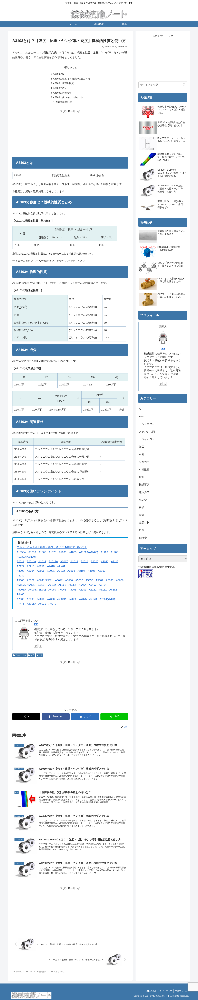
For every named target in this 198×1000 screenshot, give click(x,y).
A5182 (52, 584)
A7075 (83, 599)
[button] (184, 84)
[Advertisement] (70, 134)
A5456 (92, 584)
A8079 (52, 603)
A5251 (62, 584)
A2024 (84, 561)
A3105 (91, 570)
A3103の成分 (60, 88)
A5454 (82, 584)
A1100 (104, 552)
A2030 (104, 561)
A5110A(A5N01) (26, 584)
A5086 (119, 580)
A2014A (31, 561)
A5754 (103, 584)
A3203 (101, 570)
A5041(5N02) (44, 580)
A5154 (42, 584)
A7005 (30, 599)
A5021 (30, 580)
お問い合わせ (151, 991)
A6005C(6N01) (37, 589)
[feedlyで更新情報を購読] (36, 646)
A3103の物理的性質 (63, 83)
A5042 (59, 580)
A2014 (42, 561)
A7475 (20, 603)
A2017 (64, 561)
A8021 (42, 603)
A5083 (109, 580)
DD (36, 624)
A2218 (30, 566)
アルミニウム (21, 655)
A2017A (53, 561)
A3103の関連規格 (62, 92)
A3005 (40, 570)
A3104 (81, 570)
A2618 (51, 566)
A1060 (42, 552)
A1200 (114, 552)
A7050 (73, 599)
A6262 (113, 589)
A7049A (61, 599)
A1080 (62, 552)
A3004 (30, 570)
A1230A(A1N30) (26, 556)
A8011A (31, 603)
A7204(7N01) (107, 599)
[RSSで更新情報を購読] (40, 646)
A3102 (61, 570)
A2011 (20, 561)
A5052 (79, 580)
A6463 (20, 594)
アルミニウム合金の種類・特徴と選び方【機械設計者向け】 (52, 547)
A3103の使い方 (64, 102)
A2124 (20, 566)
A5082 (99, 580)
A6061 (62, 589)
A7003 (20, 599)
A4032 (20, 575)
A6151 (93, 589)
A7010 (40, 599)
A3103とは (59, 74)
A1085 (73, 552)
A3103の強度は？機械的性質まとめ (71, 78)
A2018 (74, 561)
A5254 (72, 584)
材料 (40, 655)
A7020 (51, 599)
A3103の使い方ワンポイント (68, 97)
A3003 (20, 570)
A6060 (52, 589)
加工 (32, 655)
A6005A (21, 589)
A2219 (40, 566)
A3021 (51, 570)
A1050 (32, 552)
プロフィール (181, 991)
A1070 (52, 552)
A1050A (21, 552)
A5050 (69, 580)
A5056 (89, 580)
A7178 (93, 599)
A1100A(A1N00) (88, 552)
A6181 (103, 589)
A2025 (94, 561)
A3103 (71, 570)
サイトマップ (166, 991)
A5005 (20, 580)
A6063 (72, 589)
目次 (66, 67)
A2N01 (61, 566)
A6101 (82, 589)
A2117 (114, 561)
